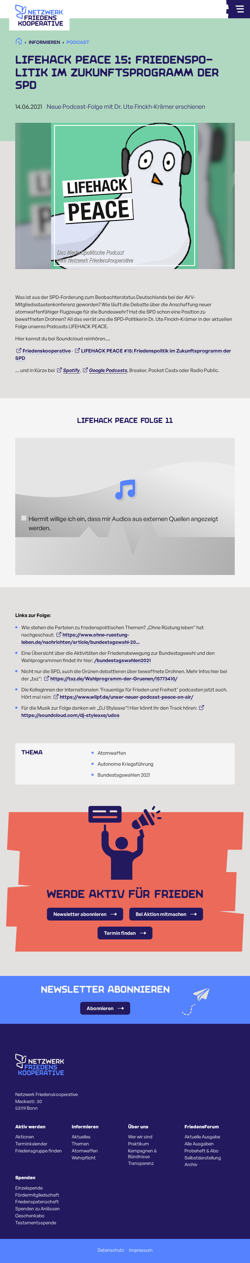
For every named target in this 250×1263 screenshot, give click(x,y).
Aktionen (24, 1137)
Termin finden (120, 933)
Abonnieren (100, 1008)
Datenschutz (111, 1250)
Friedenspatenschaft (37, 1201)
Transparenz (141, 1163)
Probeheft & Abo (201, 1151)
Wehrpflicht (84, 1158)
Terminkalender (31, 1144)
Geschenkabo (30, 1216)
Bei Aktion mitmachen (161, 914)
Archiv (190, 1164)
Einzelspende (29, 1188)
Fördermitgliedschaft (37, 1195)
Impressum (141, 1250)
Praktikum (138, 1144)
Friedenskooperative (47, 351)
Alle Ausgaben (199, 1144)
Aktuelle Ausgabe (202, 1137)
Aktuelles (81, 1137)
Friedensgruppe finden (38, 1151)
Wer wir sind (140, 1137)
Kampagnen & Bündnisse (142, 1153)
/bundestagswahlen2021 (122, 660)
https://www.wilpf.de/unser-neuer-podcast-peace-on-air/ (126, 697)
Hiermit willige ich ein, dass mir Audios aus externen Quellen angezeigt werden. (123, 523)
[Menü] (239, 9)
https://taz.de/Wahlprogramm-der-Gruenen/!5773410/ (113, 679)
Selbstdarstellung (202, 1158)
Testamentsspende (35, 1223)
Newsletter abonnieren (79, 914)
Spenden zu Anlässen (37, 1209)
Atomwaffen (85, 1151)
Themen (80, 1144)
